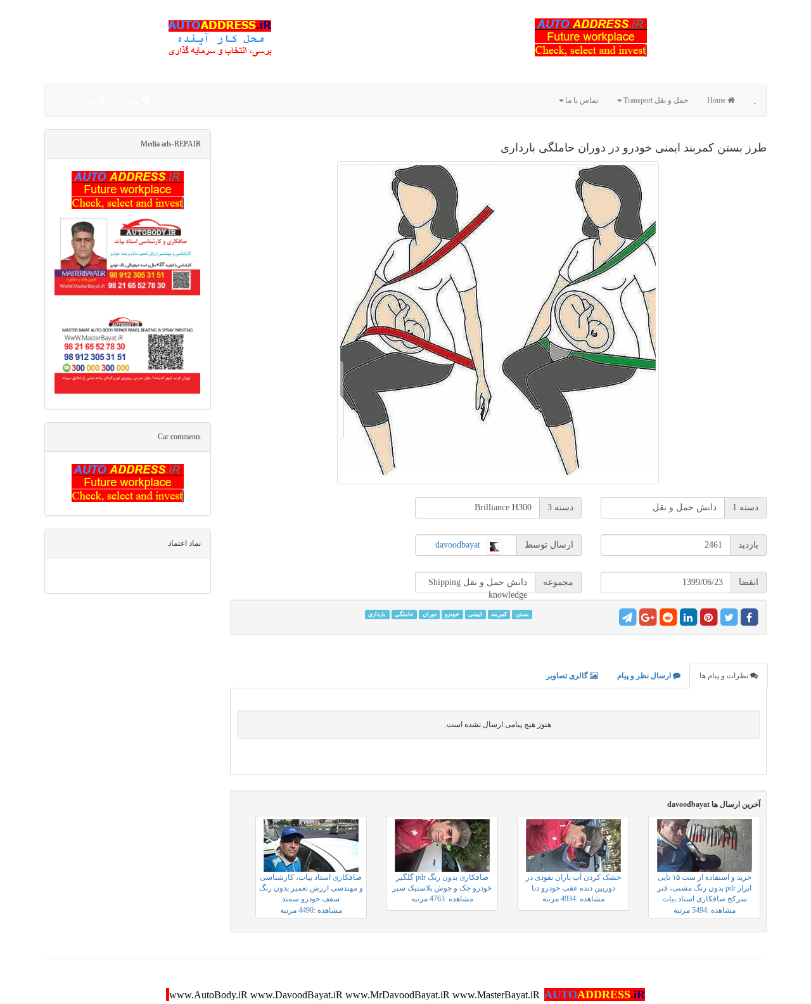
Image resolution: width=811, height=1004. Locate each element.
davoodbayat (457, 545)
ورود (133, 100)
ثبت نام (85, 100)
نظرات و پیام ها (724, 675)
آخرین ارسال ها (713, 804)
